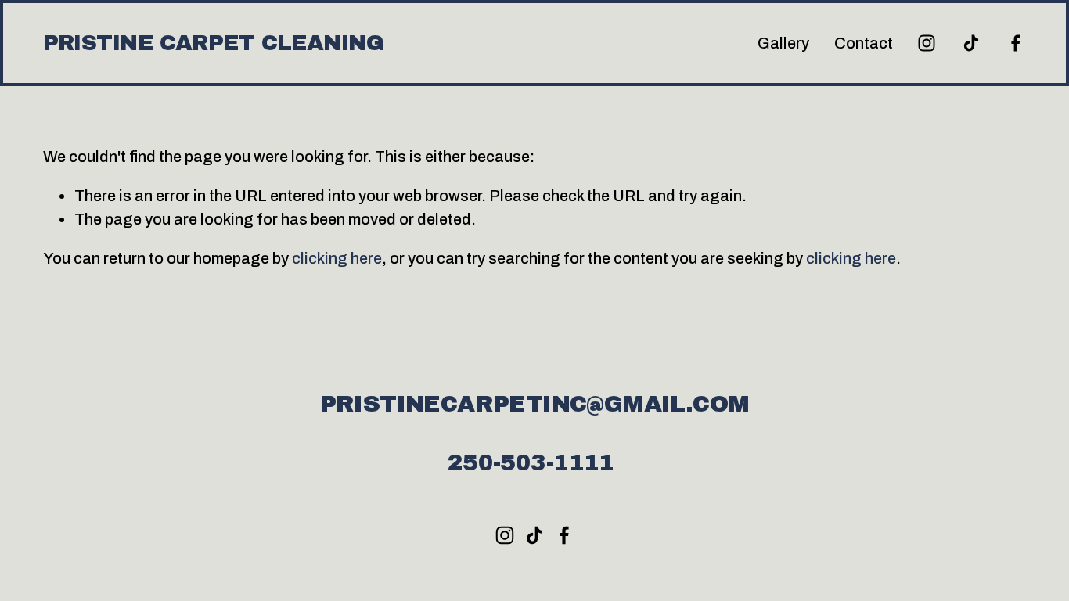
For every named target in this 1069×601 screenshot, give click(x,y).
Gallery (783, 43)
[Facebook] (1016, 43)
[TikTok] (971, 43)
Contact (863, 43)
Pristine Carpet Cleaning (213, 43)
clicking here (337, 258)
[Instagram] (926, 43)
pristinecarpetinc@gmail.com (535, 403)
